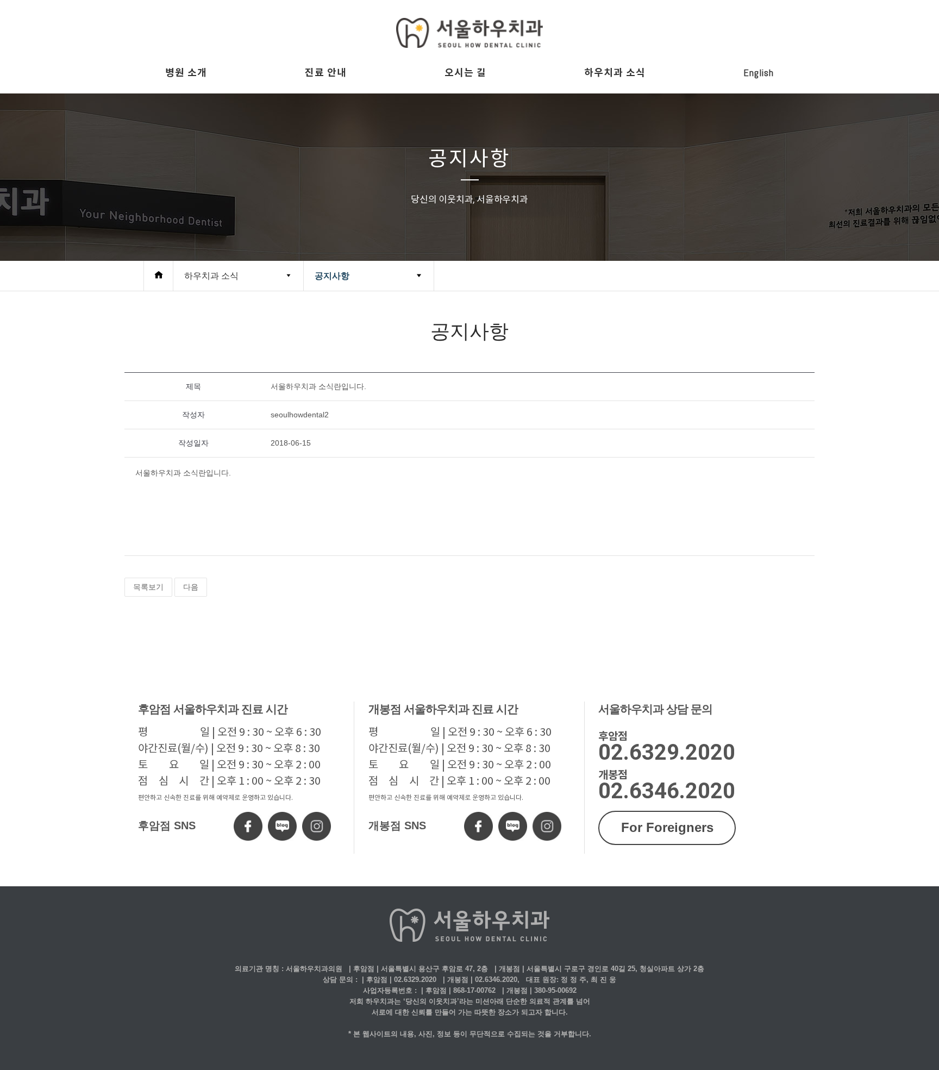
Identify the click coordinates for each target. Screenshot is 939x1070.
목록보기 (148, 587)
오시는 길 (465, 72)
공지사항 (332, 275)
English (758, 72)
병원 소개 (186, 72)
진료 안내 (326, 72)
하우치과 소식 (615, 72)
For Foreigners (667, 827)
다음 (190, 587)
